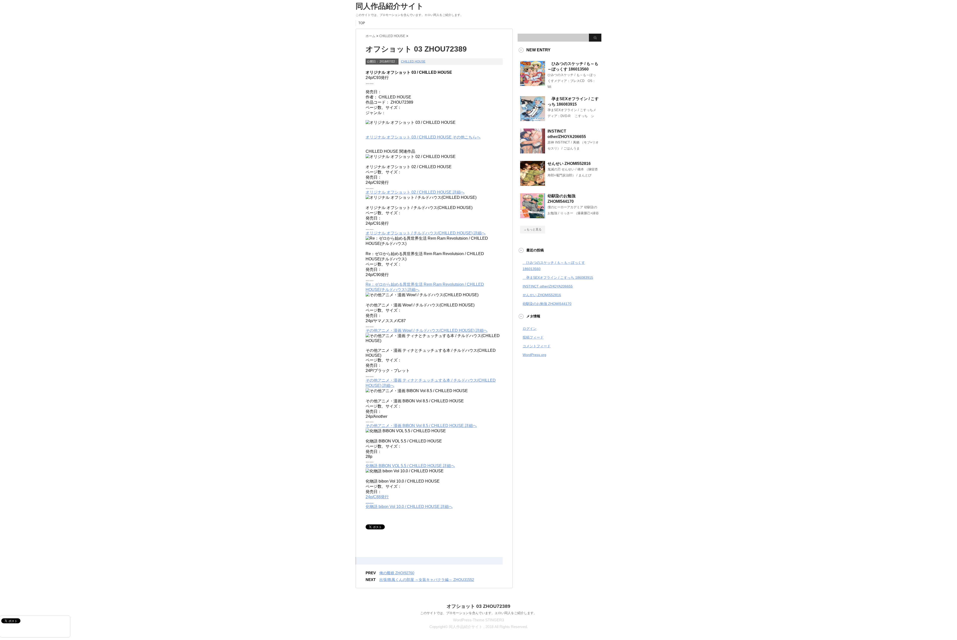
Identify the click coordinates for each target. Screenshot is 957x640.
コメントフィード (537, 346)
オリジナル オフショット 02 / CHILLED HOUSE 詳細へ (415, 192)
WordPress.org (534, 355)
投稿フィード (533, 337)
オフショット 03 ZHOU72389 (478, 606)
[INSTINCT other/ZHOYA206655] (532, 151)
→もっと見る (533, 229)
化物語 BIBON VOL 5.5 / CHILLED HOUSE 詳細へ (410, 466)
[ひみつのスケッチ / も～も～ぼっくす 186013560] (532, 84)
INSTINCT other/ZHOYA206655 (548, 286)
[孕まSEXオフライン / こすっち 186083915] (532, 119)
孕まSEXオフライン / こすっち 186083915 (558, 278)
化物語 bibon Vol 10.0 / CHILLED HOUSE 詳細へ (409, 506)
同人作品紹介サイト (390, 6)
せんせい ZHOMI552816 (569, 163)
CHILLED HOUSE (413, 61)
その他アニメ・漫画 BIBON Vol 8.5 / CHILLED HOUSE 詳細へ (421, 426)
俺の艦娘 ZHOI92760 (396, 573)
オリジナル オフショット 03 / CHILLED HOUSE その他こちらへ (423, 137)
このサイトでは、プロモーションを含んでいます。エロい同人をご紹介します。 (478, 613)
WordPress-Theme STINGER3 (478, 620)
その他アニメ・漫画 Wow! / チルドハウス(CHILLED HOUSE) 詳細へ (426, 330)
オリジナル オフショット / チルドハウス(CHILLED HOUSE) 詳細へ (425, 233)
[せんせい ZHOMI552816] (532, 184)
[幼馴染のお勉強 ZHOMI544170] (532, 216)
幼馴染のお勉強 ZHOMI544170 (547, 304)
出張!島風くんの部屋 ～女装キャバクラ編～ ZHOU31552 (426, 579)
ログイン (530, 329)
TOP (361, 23)
